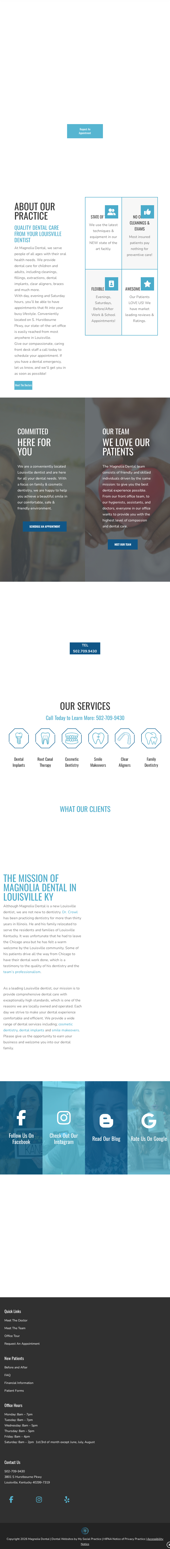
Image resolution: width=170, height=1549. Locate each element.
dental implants (31, 1030)
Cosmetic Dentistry (72, 762)
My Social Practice (89, 1539)
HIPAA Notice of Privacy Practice (124, 1539)
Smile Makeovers (98, 762)
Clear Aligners (125, 762)
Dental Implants (19, 762)
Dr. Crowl (70, 912)
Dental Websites (62, 1539)
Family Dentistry (151, 762)
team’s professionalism (22, 972)
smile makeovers (65, 1030)
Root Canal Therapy (45, 762)
